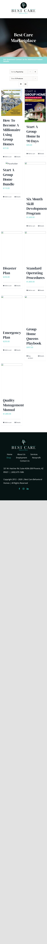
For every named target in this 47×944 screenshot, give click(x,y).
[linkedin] (28, 489)
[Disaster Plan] (11, 247)
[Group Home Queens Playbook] (35, 310)
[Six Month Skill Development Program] (35, 178)
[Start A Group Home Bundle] (11, 163)
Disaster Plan (9, 271)
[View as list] (25, 84)
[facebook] (19, 489)
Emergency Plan (12, 335)
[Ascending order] (35, 71)
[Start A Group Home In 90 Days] (35, 105)
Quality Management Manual (13, 405)
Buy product (30, 357)
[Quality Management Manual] (11, 379)
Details (18, 157)
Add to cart (8, 157)
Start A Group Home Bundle (8, 177)
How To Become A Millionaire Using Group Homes (11, 132)
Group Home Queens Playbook (33, 336)
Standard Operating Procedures (35, 273)
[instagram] (23, 489)
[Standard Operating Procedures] (35, 247)
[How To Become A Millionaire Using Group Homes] (11, 102)
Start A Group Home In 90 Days (33, 134)
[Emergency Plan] (11, 312)
